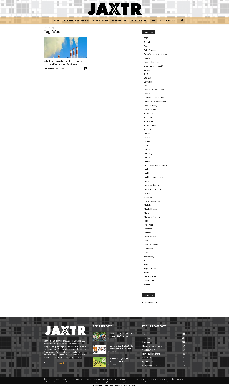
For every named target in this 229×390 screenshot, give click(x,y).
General (147, 161)
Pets (146, 221)
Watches (147, 284)
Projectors (148, 225)
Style (146, 252)
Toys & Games (150, 268)
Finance (147, 137)
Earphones (148, 113)
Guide (146, 169)
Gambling (148, 153)
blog (146, 74)
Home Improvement (152, 189)
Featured (148, 133)
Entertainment (150, 125)
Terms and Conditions (113, 386)
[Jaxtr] (114, 9)
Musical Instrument (152, 217)
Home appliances (151, 185)
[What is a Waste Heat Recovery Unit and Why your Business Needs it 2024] (65, 47)
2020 (146, 38)
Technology (149, 256)
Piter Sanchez (49, 68)
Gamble (147, 149)
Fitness (147, 141)
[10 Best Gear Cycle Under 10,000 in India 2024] (99, 362)
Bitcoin (147, 70)
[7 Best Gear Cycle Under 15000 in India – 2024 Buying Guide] (99, 336)
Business (148, 78)
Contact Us (98, 386)
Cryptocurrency (150, 105)
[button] (182, 20)
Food (146, 145)
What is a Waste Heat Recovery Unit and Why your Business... (63, 63)
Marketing (148, 205)
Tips (145, 260)
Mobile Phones (100, 20)
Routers (156, 20)
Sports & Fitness (139, 20)
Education (169, 20)
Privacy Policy (130, 386)
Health (146, 173)
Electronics (148, 121)
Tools (146, 264)
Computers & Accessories (76, 20)
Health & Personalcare (153, 177)
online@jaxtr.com (61, 363)
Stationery (148, 248)
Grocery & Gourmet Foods (155, 165)
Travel (146, 272)
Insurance (148, 197)
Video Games (149, 280)
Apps (146, 46)
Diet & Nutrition (151, 109)
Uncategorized (150, 276)
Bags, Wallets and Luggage (155, 54)
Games (147, 157)
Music (146, 213)
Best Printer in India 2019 (155, 66)
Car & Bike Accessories (154, 89)
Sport (146, 240)
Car (145, 85)
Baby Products (150, 50)
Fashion (147, 129)
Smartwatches (119, 20)
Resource (148, 229)
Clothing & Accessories (154, 97)
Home (56, 20)
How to (147, 193)
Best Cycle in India (152, 62)
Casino (147, 93)
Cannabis (148, 82)
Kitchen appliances (152, 201)
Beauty (147, 58)
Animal (147, 42)
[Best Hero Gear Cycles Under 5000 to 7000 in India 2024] (99, 349)
